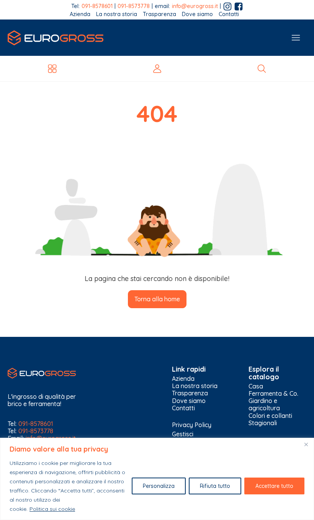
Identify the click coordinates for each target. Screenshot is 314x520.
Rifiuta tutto (215, 486)
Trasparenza (159, 14)
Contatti (229, 14)
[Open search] (262, 68)
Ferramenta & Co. (273, 393)
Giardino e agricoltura (264, 404)
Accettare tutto (274, 486)
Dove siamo (197, 14)
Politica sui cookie (52, 508)
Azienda (80, 14)
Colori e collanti (270, 415)
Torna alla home (157, 299)
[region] (157, 479)
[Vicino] (306, 444)
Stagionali (263, 423)
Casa (256, 386)
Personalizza (159, 486)
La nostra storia (116, 14)
